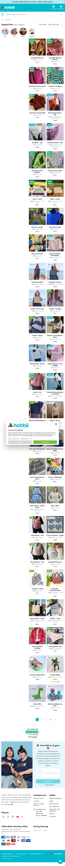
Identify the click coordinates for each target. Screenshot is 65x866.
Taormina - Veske (37, 589)
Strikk (14, 36)
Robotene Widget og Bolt (55, 705)
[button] (61, 7)
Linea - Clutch (37, 199)
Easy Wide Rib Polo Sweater (55, 58)
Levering (36, 801)
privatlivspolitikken (49, 785)
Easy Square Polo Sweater (37, 171)
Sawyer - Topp (55, 618)
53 (50, 719)
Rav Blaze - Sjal (37, 143)
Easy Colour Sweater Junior (37, 478)
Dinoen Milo (37, 704)
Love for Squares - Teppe (55, 535)
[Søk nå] (61, 14)
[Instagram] (8, 817)
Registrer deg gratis (55, 798)
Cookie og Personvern (21, 854)
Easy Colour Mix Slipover (37, 449)
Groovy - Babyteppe (55, 477)
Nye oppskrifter (54, 806)
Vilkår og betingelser (6, 854)
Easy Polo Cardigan (55, 86)
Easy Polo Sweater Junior (37, 86)
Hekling (23, 36)
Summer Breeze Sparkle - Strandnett (55, 393)
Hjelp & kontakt (38, 798)
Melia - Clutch (55, 199)
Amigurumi (32, 36)
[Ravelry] (22, 817)
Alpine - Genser (55, 420)
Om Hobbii (52, 816)
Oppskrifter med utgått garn (54, 810)
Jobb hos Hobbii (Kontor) (39, 804)
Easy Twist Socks (37, 254)
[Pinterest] (13, 817)
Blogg (51, 801)
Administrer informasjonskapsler (10, 856)
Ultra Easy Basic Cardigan (37, 647)
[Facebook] (3, 817)
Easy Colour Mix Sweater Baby (55, 450)
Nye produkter (54, 804)
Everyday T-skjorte (55, 282)
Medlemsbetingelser (36, 854)
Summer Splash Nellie (37, 675)
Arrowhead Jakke (37, 282)
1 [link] (37, 719)
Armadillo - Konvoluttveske (55, 589)
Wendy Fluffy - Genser (37, 364)
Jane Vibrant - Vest (37, 535)
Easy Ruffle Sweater (55, 562)
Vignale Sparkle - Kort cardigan (55, 364)
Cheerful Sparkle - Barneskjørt (55, 254)
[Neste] (55, 719)
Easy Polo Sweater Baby (37, 113)
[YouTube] (18, 817)
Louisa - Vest (37, 392)
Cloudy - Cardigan (55, 309)
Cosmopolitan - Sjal (55, 646)
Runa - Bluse (55, 506)
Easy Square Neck (55, 227)
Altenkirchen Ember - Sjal (55, 113)
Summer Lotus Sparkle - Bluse (55, 336)
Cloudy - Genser (37, 335)
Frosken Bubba (55, 675)
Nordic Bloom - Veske (37, 618)
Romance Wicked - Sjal (55, 143)
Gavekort (52, 814)
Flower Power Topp (37, 309)
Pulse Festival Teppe (55, 171)
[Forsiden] (2, 20)
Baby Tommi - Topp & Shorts (37, 506)
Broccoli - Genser (37, 227)
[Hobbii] (8, 7)
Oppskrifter (8, 20)
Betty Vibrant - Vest (37, 562)
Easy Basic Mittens (37, 58)
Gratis (5, 36)
